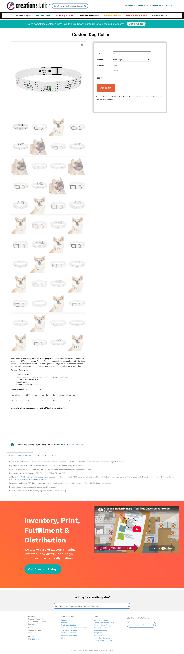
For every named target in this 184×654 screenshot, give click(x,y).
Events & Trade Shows (136, 15)
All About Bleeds (100, 630)
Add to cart (106, 88)
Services (129, 6)
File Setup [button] (41, 455)
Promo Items (158, 15)
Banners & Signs (23, 15)
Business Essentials (89, 15)
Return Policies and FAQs (104, 623)
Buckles (100, 59)
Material (100, 66)
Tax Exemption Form (69, 625)
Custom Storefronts (68, 633)
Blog (63, 638)
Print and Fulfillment (69, 635)
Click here (138, 97)
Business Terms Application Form (74, 628)
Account (142, 6)
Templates (98, 633)
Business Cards (43, 15)
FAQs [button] (53, 455)
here (65, 408)
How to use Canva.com (103, 640)
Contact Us (155, 6)
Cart (170, 6)
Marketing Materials (65, 15)
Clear (115, 70)
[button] (82, 45)
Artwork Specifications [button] (20, 455)
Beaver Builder (108, 650)
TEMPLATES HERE (71, 445)
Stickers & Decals (112, 15)
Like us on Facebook (69, 630)
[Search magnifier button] (85, 6)
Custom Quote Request (103, 625)
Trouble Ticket (99, 635)
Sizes (99, 53)
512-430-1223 (33, 639)
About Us (64, 623)
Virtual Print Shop (101, 620)
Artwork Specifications (102, 628)
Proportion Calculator (102, 638)
